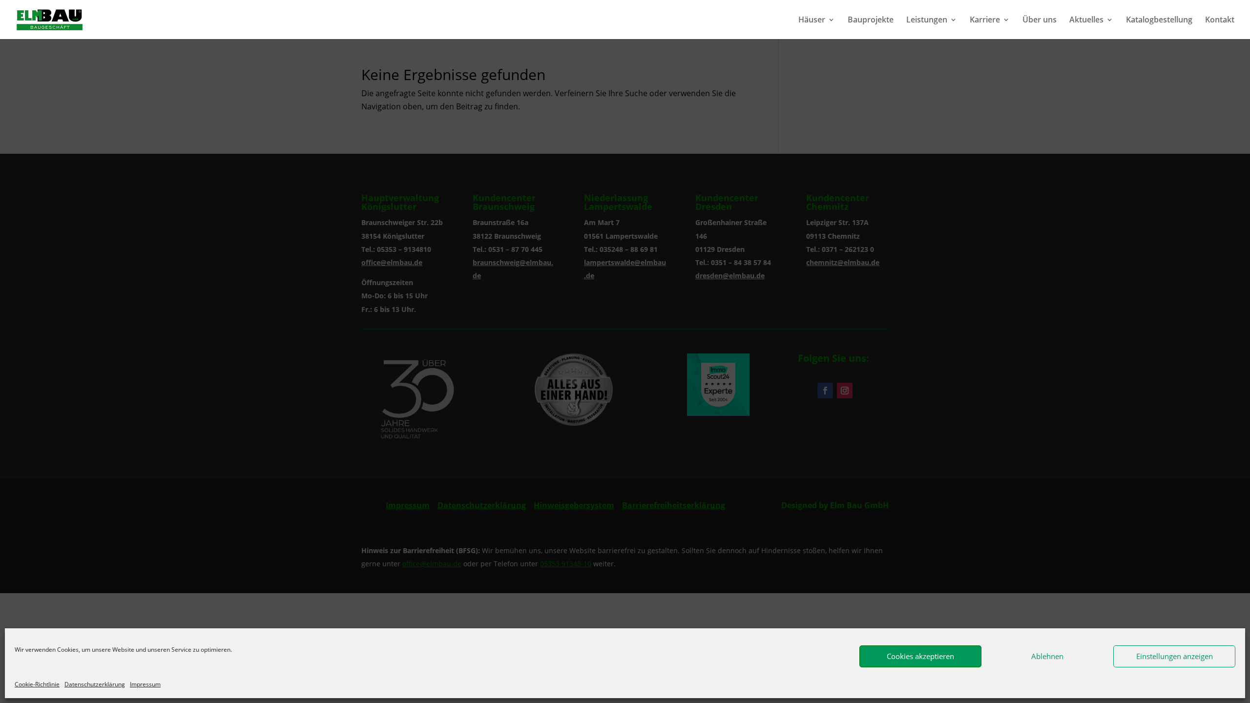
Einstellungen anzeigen (1174, 656)
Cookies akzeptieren (920, 656)
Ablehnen (1047, 656)
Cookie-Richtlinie (37, 684)
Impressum (145, 684)
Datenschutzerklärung (94, 684)
